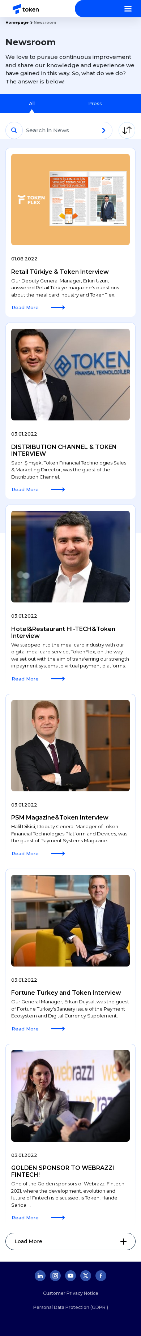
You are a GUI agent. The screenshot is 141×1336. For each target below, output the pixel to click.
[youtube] (70, 1275)
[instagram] (55, 1275)
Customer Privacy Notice (70, 1293)
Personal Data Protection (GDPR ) (70, 1307)
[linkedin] (40, 1275)
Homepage (17, 22)
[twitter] (85, 1275)
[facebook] (100, 1275)
